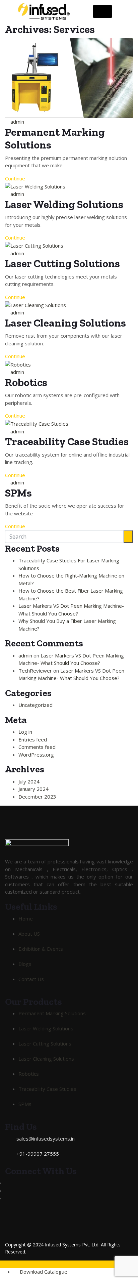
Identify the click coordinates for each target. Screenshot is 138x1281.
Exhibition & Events (40, 948)
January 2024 (33, 788)
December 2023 (37, 796)
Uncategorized (35, 704)
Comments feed (37, 746)
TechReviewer (35, 670)
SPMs (18, 492)
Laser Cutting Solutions (62, 263)
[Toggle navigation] (102, 11)
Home (25, 918)
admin (17, 121)
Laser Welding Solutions (64, 204)
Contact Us (31, 979)
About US (29, 933)
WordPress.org (36, 754)
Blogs (24, 963)
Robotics (26, 382)
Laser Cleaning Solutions (65, 322)
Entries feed (32, 739)
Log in (25, 731)
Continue (15, 178)
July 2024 (29, 781)
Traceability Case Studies (67, 441)
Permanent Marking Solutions (52, 1013)
